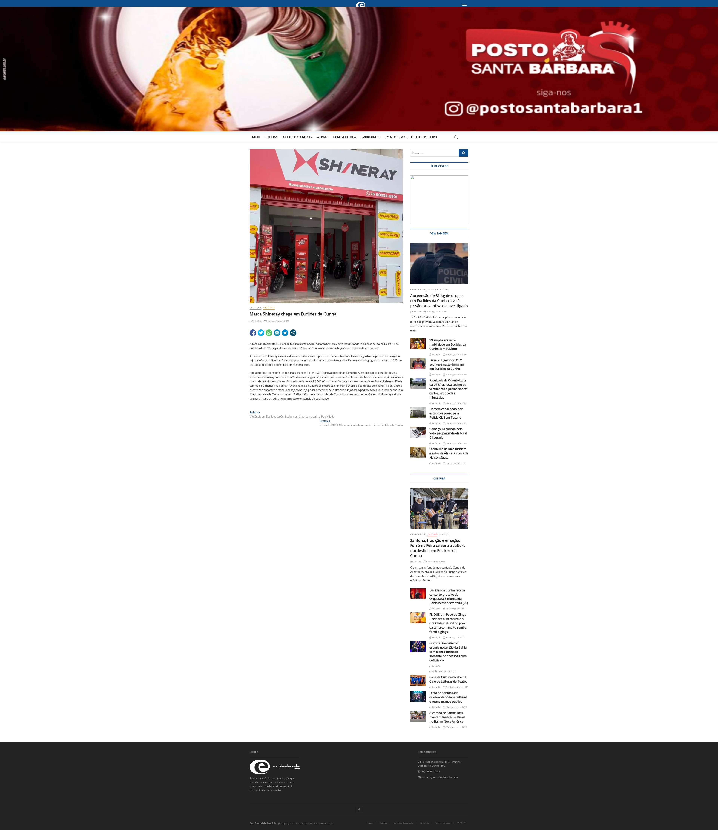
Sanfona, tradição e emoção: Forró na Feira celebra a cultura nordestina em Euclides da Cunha (437, 548)
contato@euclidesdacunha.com (439, 777)
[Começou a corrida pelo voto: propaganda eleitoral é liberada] (418, 432)
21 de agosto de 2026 (436, 311)
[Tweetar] (261, 332)
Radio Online (371, 136)
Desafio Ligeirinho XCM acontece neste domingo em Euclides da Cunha (446, 364)
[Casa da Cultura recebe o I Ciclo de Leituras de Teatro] (418, 680)
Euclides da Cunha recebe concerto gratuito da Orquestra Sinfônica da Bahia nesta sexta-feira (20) (448, 596)
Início (255, 136)
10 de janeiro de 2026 (456, 727)
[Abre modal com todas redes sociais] (293, 332)
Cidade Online (418, 289)
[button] (359, 69)
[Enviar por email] (277, 332)
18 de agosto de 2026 (455, 423)
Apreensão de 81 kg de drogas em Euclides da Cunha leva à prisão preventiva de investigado (439, 300)
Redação (256, 321)
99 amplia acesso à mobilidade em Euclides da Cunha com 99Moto (447, 344)
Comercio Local (345, 136)
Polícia (444, 289)
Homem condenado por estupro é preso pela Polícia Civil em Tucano (446, 413)
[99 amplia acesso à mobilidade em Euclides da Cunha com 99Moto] (418, 343)
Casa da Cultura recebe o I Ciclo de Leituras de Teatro (448, 679)
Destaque (255, 307)
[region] (439, 199)
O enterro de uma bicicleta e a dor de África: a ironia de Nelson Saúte (448, 453)
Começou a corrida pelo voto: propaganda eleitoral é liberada (448, 433)
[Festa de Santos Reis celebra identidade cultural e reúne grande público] (418, 696)
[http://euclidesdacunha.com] (362, 2)
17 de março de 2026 (455, 608)
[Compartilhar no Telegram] (285, 332)
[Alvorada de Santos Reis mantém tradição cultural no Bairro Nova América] (418, 716)
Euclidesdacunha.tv (403, 823)
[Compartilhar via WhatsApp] (269, 332)
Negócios (269, 307)
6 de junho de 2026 (435, 561)
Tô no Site (424, 823)
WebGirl (323, 136)
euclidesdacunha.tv (297, 136)
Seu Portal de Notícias (264, 823)
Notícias (270, 136)
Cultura (432, 534)
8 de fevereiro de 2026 (456, 687)
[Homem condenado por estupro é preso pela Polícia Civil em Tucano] (418, 412)
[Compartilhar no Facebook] (253, 332)
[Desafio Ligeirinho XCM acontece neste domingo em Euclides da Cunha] (418, 363)
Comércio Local (443, 823)
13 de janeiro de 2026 (456, 707)
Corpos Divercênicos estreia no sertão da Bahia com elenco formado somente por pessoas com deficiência (448, 651)
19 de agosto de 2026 (455, 403)
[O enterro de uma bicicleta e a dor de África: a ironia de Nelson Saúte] (418, 452)
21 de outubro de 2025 (277, 321)
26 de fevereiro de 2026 (443, 671)
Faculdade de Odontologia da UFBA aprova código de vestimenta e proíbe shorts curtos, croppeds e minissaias (448, 389)
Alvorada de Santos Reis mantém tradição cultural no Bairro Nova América (447, 717)
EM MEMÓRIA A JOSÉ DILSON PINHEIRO (411, 136)
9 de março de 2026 (454, 637)
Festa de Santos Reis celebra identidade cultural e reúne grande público (448, 697)
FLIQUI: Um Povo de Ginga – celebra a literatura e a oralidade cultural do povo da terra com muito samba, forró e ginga (448, 623)
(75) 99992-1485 (430, 771)
